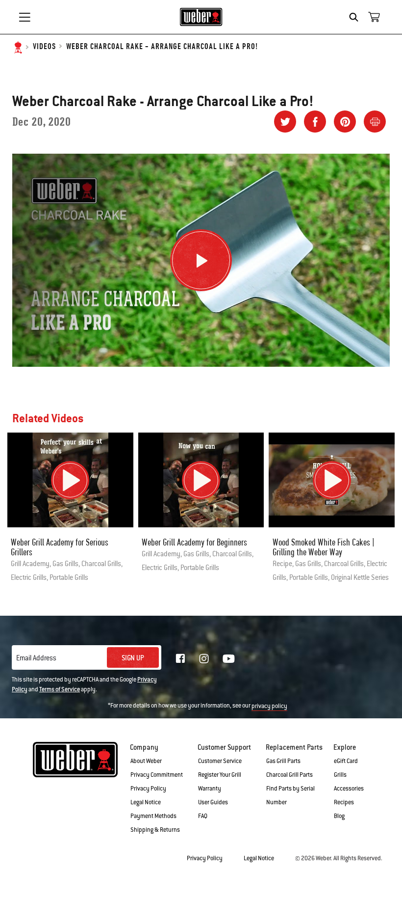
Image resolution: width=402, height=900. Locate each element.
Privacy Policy (148, 788)
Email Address (36, 658)
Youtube (229, 659)
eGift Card (346, 761)
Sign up (133, 658)
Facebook (180, 658)
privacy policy (269, 706)
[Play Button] (201, 260)
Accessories (349, 788)
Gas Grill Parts (283, 761)
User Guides (213, 802)
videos (44, 47)
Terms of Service (59, 689)
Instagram (204, 658)
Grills (340, 775)
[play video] (70, 480)
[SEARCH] (356, 17)
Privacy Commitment (156, 775)
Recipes (344, 802)
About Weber (146, 761)
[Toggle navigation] (24, 17)
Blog (339, 816)
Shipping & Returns (155, 830)
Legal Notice (145, 802)
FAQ (202, 816)
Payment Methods (153, 816)
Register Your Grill (219, 775)
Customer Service (220, 761)
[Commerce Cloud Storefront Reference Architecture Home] (201, 17)
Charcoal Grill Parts (289, 775)
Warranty (209, 788)
